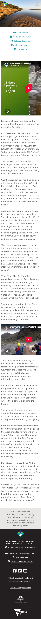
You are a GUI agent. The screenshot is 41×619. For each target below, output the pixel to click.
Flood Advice (22, 32)
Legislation (26, 587)
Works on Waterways (22, 37)
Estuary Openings (22, 41)
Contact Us (22, 49)
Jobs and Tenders (22, 45)
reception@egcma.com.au (22, 561)
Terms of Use (15, 587)
